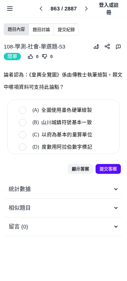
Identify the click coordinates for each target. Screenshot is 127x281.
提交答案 (108, 168)
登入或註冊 (109, 8)
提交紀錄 (66, 29)
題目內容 (16, 29)
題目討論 (41, 29)
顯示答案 (80, 168)
